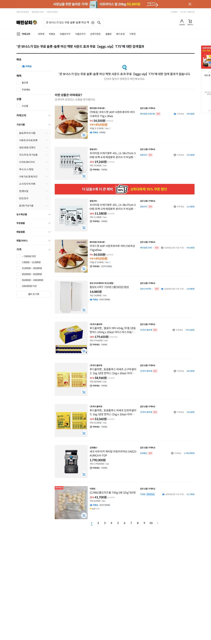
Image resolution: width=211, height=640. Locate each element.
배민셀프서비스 (38, 12)
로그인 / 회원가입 (187, 12)
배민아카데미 (52, 12)
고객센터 (174, 12)
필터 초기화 (33, 294)
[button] (182, 22)
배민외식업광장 (22, 12)
